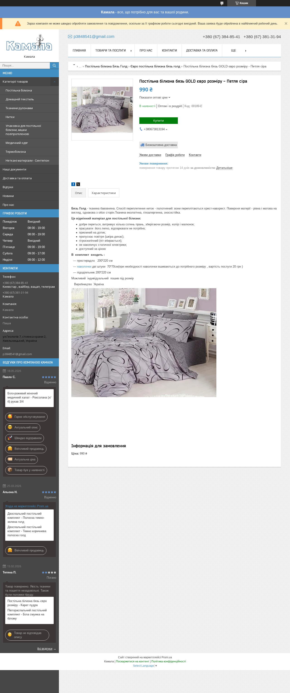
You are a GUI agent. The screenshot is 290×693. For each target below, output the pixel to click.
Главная (79, 50)
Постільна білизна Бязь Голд (106, 66)
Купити (158, 120)
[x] (78, 185)
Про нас (8, 205)
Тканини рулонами (19, 108)
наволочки (84, 266)
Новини (8, 196)
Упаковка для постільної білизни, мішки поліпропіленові (23, 130)
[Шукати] (54, 65)
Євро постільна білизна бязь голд (155, 66)
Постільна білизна (19, 90)
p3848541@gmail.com (17, 354)
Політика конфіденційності (168, 661)
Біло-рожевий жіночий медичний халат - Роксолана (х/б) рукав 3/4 (29, 397)
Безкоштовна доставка (161, 145)
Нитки (10, 117)
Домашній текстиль (20, 99)
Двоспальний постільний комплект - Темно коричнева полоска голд (26, 531)
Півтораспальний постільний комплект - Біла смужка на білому (27, 614)
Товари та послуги (110, 50)
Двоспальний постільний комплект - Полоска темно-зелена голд (25, 517)
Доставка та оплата (17, 178)
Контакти (169, 50)
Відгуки (8, 187)
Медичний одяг (17, 143)
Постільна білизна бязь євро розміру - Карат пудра (27, 603)
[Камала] (29, 44)
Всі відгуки (44, 648)
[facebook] (73, 185)
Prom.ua (167, 657)
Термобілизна (16, 152)
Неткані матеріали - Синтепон (27, 160)
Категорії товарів (15, 81)
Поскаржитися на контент (132, 661)
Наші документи (14, 169)
